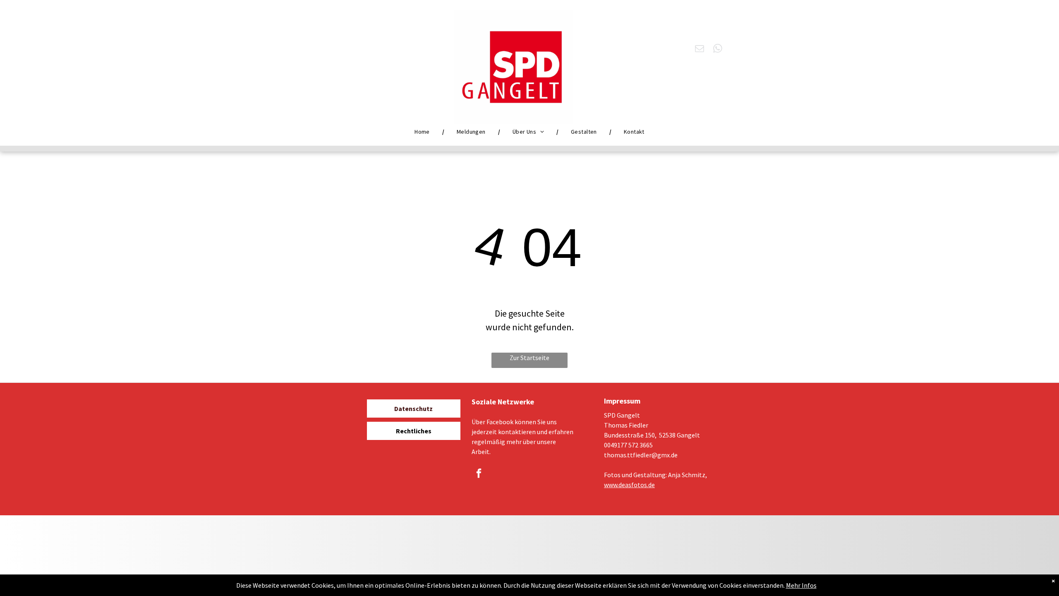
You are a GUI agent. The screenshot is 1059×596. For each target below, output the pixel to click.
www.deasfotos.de (629, 485)
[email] (700, 50)
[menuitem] (423, 132)
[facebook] (479, 474)
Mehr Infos (801, 585)
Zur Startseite (529, 357)
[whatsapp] (718, 50)
